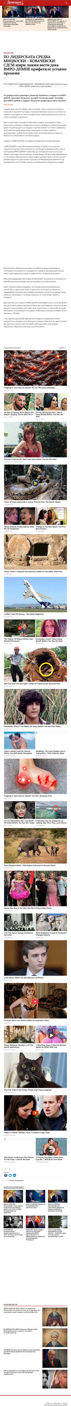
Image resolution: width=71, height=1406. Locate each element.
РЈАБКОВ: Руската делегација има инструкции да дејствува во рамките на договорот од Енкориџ (22, 1351)
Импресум (49, 1403)
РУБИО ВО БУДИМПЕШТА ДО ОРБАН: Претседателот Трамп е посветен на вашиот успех (34, 21)
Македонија (9, 53)
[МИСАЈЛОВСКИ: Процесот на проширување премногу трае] (35, 1196)
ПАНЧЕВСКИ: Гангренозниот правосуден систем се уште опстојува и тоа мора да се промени (13, 1233)
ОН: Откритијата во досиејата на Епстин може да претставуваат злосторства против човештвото (21, 1372)
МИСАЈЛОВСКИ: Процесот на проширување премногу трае (35, 1205)
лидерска (19, 1180)
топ (12, 1180)
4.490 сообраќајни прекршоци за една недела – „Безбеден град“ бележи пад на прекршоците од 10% (57, 1233)
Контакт (64, 1403)
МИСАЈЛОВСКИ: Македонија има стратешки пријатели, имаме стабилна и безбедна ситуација (13, 22)
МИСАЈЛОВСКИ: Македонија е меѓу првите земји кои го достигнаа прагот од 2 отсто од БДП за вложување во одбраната (13, 1208)
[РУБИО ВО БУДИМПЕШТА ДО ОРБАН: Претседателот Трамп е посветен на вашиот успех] (35, 11)
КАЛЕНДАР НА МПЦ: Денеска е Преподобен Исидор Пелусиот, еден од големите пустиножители (20, 1331)
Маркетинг (57, 1403)
